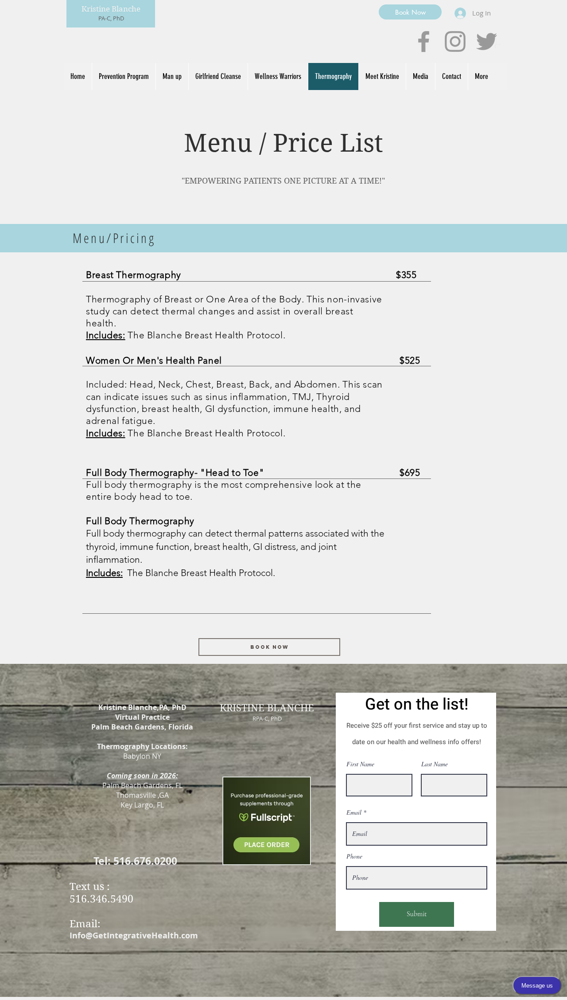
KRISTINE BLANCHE (267, 708)
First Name (360, 764)
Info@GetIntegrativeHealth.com (134, 935)
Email (353, 812)
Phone (354, 856)
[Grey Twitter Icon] (487, 41)
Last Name (434, 764)
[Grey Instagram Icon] (455, 41)
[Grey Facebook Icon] (424, 41)
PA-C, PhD (111, 18)
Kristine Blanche (111, 8)
